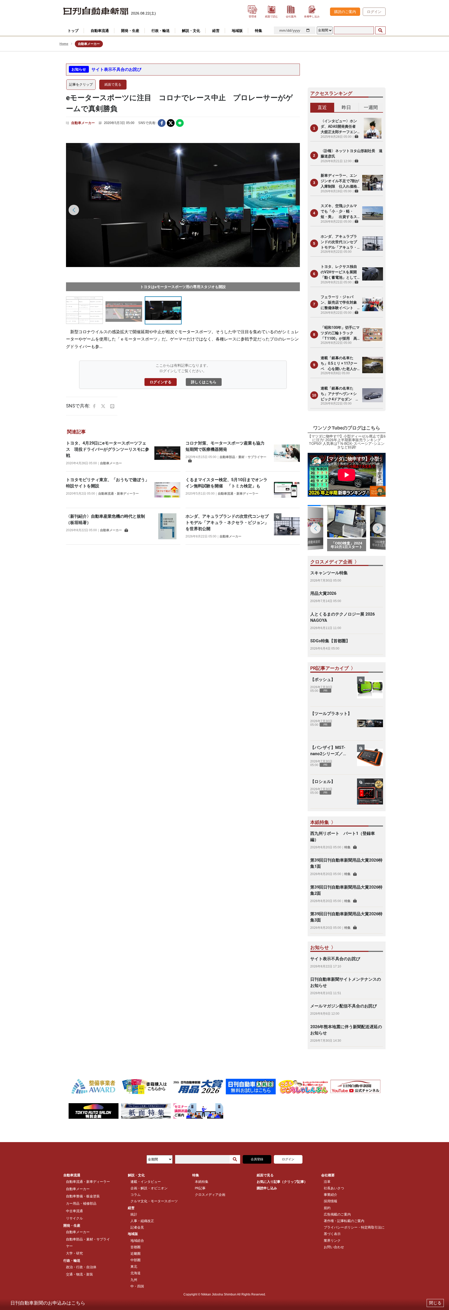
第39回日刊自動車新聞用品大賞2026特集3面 (346, 917)
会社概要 (328, 1175)
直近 (322, 107)
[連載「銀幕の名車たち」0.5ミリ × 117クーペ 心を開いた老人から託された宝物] (372, 364)
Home (64, 44)
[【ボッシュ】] (370, 689)
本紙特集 (201, 1182)
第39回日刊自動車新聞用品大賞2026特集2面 (346, 890)
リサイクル (74, 1218)
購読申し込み (267, 1188)
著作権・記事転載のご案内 (344, 1221)
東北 (133, 1266)
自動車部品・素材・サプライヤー (243, 457)
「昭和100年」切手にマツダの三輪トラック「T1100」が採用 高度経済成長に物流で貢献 (340, 333)
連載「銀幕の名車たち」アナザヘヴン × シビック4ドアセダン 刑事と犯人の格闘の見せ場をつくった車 (340, 394)
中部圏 (135, 1260)
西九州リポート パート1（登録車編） (342, 836)
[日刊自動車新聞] (95, 11)
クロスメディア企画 (210, 1195)
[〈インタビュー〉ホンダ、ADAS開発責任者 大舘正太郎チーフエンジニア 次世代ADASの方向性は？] (372, 128)
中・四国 (137, 1286)
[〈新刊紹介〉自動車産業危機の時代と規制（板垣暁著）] (167, 526)
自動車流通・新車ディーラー (118, 493)
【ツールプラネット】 (331, 713)
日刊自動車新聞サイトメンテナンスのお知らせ (345, 982)
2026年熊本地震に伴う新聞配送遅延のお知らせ (346, 1029)
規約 (327, 1208)
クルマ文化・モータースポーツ (154, 1201)
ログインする (160, 382)
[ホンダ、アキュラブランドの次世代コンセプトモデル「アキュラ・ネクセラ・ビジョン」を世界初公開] (287, 526)
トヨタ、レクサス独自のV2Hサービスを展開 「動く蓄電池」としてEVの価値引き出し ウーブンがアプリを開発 (340, 272)
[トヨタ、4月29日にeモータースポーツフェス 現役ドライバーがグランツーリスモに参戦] (167, 453)
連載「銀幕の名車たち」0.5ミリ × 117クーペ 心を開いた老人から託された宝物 (339, 364)
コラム (135, 1195)
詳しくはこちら (203, 382)
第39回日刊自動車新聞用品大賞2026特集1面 (346, 863)
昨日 (346, 107)
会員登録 (257, 1159)
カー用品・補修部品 (81, 1203)
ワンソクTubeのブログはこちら (346, 428)
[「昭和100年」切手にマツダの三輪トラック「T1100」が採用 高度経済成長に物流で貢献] (372, 334)
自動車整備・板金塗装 (83, 1196)
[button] (292, 210)
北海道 (135, 1273)
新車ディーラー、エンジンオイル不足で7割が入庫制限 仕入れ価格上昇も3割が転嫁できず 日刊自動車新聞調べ (340, 181)
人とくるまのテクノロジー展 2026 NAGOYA (342, 617)
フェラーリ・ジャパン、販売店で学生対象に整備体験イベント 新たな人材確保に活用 (339, 303)
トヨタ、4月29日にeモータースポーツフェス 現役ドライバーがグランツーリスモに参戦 (107, 449)
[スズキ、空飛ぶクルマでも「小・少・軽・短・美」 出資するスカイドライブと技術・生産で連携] (372, 213)
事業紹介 (330, 1195)
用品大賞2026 (323, 593)
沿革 (327, 1182)
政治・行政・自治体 (81, 1267)
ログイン (374, 12)
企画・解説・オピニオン (149, 1188)
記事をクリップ (81, 84)
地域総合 (137, 1241)
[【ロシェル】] (370, 791)
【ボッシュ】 (322, 679)
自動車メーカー (83, 123)
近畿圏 (135, 1254)
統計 (133, 1214)
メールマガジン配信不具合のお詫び (343, 1006)
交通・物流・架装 (79, 1274)
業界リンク (332, 1241)
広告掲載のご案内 (337, 1214)
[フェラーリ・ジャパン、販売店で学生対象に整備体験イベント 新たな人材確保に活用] (372, 304)
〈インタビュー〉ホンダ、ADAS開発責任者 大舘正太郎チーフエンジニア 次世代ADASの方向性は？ (340, 127)
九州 (133, 1280)
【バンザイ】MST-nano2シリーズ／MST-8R (327, 751)
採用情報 (330, 1201)
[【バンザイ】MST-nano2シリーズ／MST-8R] (370, 757)
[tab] (322, 108)
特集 (347, 847)
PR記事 (200, 1188)
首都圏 (135, 1247)
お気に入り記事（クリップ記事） (282, 1182)
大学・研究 (74, 1253)
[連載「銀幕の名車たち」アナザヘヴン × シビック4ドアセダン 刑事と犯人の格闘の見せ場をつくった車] (372, 395)
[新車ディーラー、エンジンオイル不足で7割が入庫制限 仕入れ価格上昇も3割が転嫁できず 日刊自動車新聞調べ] (372, 182)
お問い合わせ (334, 1247)
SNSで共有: (147, 123)
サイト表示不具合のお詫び (116, 69)
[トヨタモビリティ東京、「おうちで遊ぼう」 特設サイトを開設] (167, 490)
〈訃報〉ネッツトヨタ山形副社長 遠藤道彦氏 (351, 153)
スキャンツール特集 (329, 572)
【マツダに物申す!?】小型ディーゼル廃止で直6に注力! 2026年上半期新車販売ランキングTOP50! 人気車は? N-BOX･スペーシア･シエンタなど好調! (347, 441)
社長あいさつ (334, 1188)
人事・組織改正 (142, 1221)
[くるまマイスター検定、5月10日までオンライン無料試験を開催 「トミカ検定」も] (287, 490)
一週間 (371, 107)
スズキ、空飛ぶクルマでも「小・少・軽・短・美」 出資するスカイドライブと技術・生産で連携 (339, 212)
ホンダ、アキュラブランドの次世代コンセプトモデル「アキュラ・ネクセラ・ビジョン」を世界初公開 (227, 522)
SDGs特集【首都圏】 (330, 640)
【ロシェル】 (322, 781)
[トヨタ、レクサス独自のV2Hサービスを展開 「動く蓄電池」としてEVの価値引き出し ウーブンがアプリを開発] (372, 273)
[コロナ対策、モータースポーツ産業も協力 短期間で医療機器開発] (287, 453)
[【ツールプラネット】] (370, 723)
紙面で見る (112, 84)
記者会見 (137, 1227)
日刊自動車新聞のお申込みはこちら (47, 1303)
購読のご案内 (345, 12)
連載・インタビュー (145, 1182)
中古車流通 (74, 1211)
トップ (73, 31)
